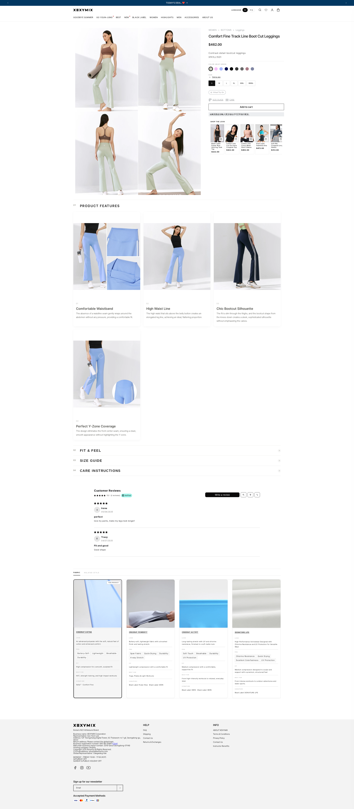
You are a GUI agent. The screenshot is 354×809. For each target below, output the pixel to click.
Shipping (147, 734)
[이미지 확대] (134, 107)
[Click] (115, 743)
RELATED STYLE (91, 572)
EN (245, 10)
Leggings (240, 30)
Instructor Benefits (221, 746)
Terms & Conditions (221, 734)
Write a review (222, 494)
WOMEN (213, 30)
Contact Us (148, 738)
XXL (243, 83)
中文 (251, 10)
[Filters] (250, 494)
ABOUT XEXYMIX (220, 730)
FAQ (145, 730)
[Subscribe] (120, 788)
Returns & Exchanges (152, 742)
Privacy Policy (219, 738)
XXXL (252, 83)
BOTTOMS (226, 30)
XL (235, 83)
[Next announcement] (346, 3)
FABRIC (76, 572)
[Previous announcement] (8, 3)
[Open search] (243, 494)
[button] (153, 17)
